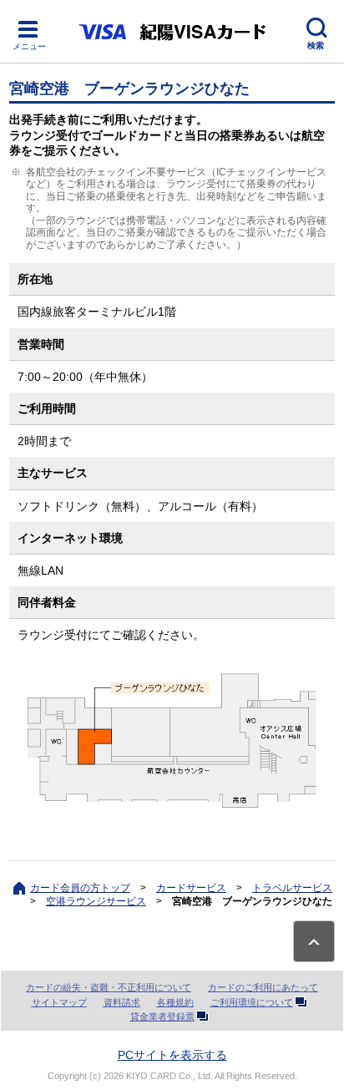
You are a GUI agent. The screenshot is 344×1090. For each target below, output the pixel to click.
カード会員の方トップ (80, 888)
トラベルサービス (292, 888)
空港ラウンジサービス (96, 901)
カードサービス (191, 888)
